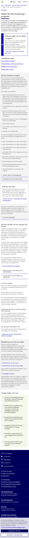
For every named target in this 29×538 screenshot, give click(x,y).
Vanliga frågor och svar (7, 69)
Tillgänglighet (7, 459)
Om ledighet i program (8, 373)
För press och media (6, 471)
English (5, 10)
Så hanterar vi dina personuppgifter (10, 482)
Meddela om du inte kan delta (9, 66)
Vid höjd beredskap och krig (8, 486)
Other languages (8, 453)
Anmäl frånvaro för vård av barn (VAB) (12, 366)
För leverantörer (7, 500)
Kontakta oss (7, 463)
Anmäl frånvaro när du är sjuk (10, 363)
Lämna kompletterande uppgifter (11, 266)
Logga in (14, 1)
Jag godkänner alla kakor (14, 531)
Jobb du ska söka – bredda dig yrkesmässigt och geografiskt (14, 199)
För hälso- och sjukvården (8, 473)
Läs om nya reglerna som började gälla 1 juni (14, 52)
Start (2, 5)
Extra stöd (8, 5)
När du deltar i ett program (19, 5)
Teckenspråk (7, 456)
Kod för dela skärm (9, 466)
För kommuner (5, 476)
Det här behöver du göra (7, 61)
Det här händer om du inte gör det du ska (12, 64)
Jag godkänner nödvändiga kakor (14, 535)
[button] (14, 175)
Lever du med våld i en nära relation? (11, 484)
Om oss (3, 506)
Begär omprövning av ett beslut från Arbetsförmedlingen (11, 335)
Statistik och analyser (8, 515)
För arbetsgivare (7, 491)
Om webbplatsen (5, 479)
